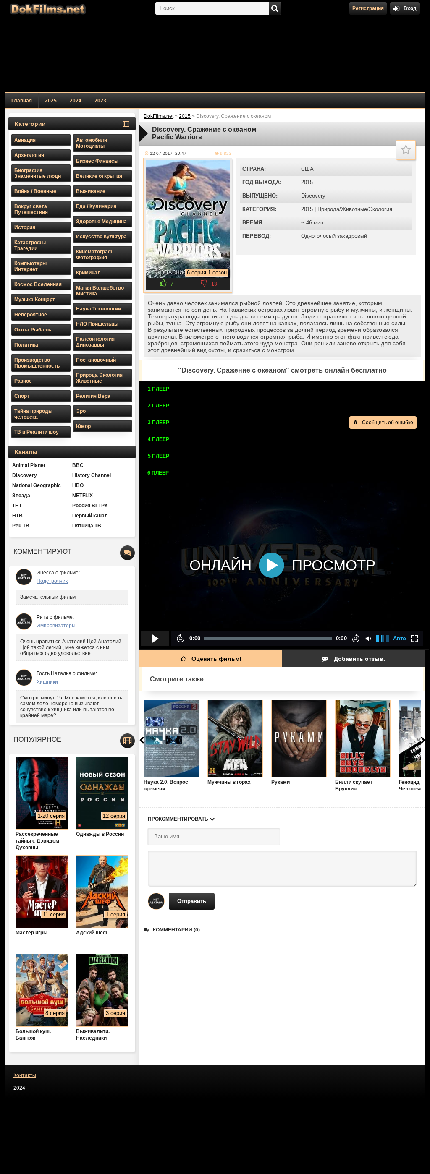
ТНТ (17, 506)
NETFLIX (82, 495)
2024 (75, 101)
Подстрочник (52, 581)
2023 (100, 101)
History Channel (91, 475)
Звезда (21, 495)
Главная (21, 101)
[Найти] (275, 8)
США (307, 169)
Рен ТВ (20, 526)
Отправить (191, 901)
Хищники (47, 682)
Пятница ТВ (86, 526)
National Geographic (36, 485)
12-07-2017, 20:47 (168, 153)
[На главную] (47, 8)
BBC (78, 465)
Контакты (24, 1075)
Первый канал (90, 516)
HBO (78, 485)
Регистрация (368, 8)
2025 (51, 101)
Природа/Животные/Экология (354, 209)
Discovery (313, 196)
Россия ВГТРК (90, 506)
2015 (307, 182)
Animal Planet (28, 465)
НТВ (17, 516)
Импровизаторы (56, 626)
